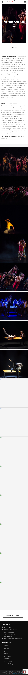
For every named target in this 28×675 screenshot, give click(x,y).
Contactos (6, 658)
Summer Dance (8, 656)
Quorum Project (8, 661)
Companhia (6, 645)
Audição (6, 653)
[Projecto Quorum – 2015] (14, 161)
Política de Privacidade (17, 672)
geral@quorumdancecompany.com (13, 638)
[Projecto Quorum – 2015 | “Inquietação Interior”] (14, 450)
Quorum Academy (8, 664)
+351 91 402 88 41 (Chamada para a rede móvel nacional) (14, 635)
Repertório (6, 648)
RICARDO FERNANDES (18, 673)
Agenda (5, 651)
